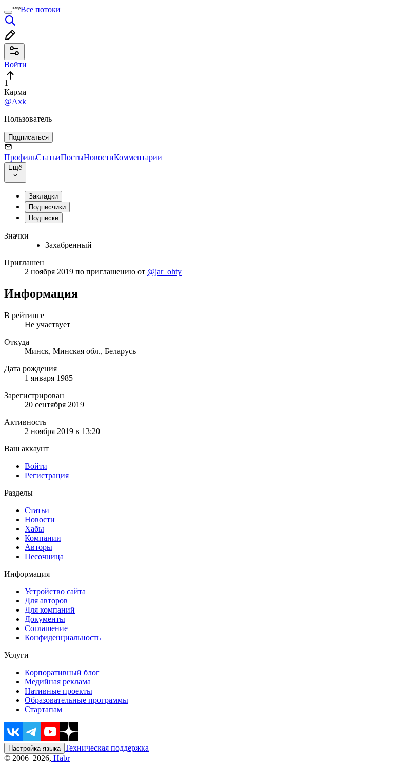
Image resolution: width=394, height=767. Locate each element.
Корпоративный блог (62, 672)
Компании (43, 538)
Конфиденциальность (63, 637)
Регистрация (47, 475)
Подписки (43, 218)
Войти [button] (15, 64)
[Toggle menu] (8, 12)
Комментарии (138, 157)
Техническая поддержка (107, 747)
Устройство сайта (55, 591)
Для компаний (50, 609)
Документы (45, 619)
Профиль (20, 157)
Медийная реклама (58, 681)
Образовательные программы (76, 700)
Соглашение (46, 628)
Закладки (43, 196)
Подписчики (47, 207)
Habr (60, 758)
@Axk (15, 101)
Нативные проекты (58, 690)
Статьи (48, 157)
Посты (72, 157)
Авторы (38, 547)
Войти (36, 466)
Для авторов (46, 600)
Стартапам (43, 709)
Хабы (34, 528)
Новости (99, 157)
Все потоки (41, 9)
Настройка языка (34, 748)
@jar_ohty (164, 271)
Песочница (44, 556)
